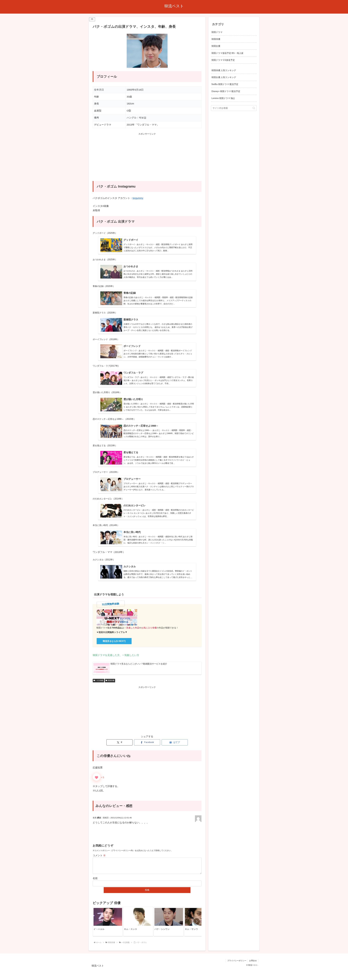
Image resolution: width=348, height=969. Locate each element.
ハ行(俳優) (99, 680)
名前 (95, 878)
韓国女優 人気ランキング (224, 77)
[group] (108, 921)
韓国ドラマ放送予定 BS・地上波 (227, 53)
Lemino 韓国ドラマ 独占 (223, 98)
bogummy (138, 198)
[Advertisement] (147, 159)
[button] (196, 921)
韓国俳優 (111, 680)
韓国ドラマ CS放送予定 (223, 60)
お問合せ (253, 960)
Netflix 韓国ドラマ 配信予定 (225, 84)
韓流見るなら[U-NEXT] (114, 641)
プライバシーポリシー (236, 960)
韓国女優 (216, 46)
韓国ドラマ (217, 32)
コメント (99, 855)
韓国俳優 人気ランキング (224, 70)
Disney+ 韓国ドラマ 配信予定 (226, 91)
